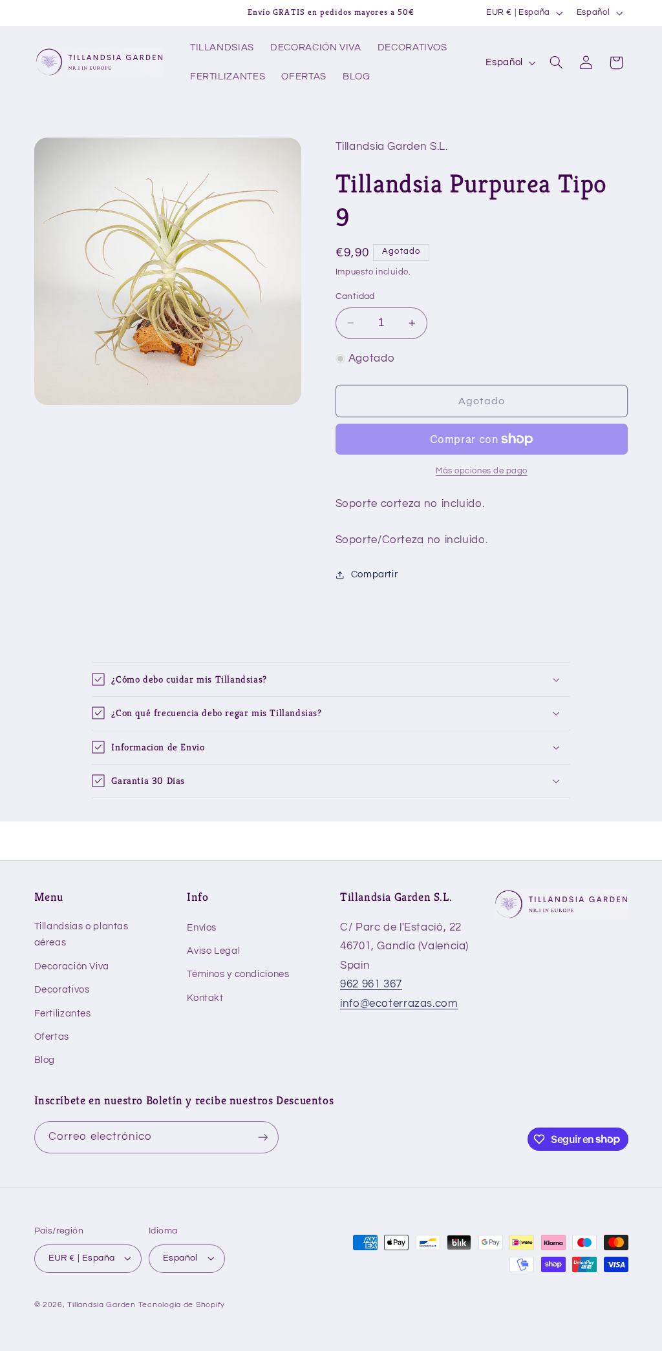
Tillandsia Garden (101, 1304)
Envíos (202, 928)
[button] (556, 62)
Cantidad (355, 296)
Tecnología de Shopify (181, 1304)
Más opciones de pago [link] (482, 471)
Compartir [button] (374, 574)
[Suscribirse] (262, 1137)
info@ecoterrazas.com (399, 1003)
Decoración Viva (71, 966)
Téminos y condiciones (238, 974)
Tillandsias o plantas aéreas (81, 935)
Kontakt (205, 998)
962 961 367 (371, 984)
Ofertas (51, 1037)
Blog (45, 1060)
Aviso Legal (213, 951)
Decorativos (62, 990)
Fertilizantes (62, 1013)
